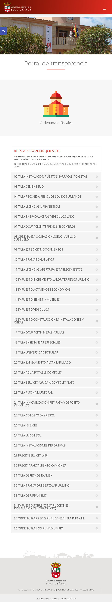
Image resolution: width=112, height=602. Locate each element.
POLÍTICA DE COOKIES (68, 589)
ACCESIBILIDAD (87, 589)
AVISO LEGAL (24, 589)
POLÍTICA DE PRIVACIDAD (43, 589)
